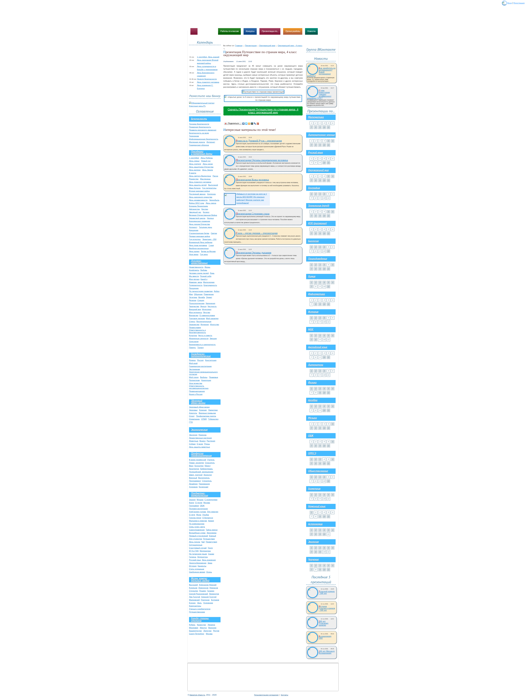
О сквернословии (207, 315)
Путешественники (197, 612)
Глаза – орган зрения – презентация (257, 233)
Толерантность (195, 285)
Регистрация (519, 3)
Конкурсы (250, 31)
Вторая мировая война (199, 191)
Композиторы (195, 606)
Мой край (193, 363)
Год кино (204, 254)
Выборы (203, 377)
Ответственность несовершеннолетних (198, 387)
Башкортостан (195, 631)
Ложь (212, 273)
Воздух (202, 441)
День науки (208, 164)
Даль (199, 603)
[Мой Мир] (252, 123)
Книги (191, 503)
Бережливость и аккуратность (202, 344)
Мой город (193, 377)
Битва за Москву (208, 251)
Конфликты (194, 270)
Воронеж (212, 628)
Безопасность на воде (199, 133)
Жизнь (207, 267)
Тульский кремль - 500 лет (327, 592)
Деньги (203, 306)
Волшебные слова (197, 533)
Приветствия (211, 542)
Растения (211, 441)
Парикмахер (204, 484)
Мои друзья (194, 279)
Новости (311, 31)
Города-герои (195, 518)
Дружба (201, 297)
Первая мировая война (199, 236)
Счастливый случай (198, 548)
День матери (195, 170)
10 (324, 198)
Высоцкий (193, 585)
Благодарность (210, 285)
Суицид (200, 300)
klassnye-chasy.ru (197, 695)
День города (194, 542)
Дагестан (207, 631)
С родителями (211, 500)
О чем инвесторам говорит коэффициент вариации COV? (319, 94)
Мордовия (193, 628)
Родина (192, 360)
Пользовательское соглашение (266, 695)
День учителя (195, 164)
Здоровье (193, 410)
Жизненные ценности (198, 338)
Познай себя (205, 276)
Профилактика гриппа (206, 416)
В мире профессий (197, 460)
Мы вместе (194, 276)
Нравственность (196, 267)
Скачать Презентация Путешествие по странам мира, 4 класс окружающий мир (263, 111)
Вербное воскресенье (199, 248)
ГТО (191, 422)
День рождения (209, 560)
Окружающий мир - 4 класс (290, 45)
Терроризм (194, 136)
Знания (192, 500)
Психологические (197, 303)
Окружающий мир (267, 45)
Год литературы (209, 188)
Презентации (251, 45)
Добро (216, 291)
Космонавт (203, 487)
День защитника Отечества (201, 167)
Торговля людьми (197, 318)
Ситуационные (195, 545)
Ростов (216, 631)
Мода (198, 515)
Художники (208, 603)
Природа (202, 435)
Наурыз (210, 218)
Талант (200, 347)
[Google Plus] (257, 123)
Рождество (193, 179)
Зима (210, 563)
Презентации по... (270, 31)
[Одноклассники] (249, 123)
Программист (195, 481)
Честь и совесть (205, 335)
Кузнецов (193, 588)
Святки (214, 233)
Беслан (204, 209)
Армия (211, 521)
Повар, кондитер (196, 463)
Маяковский (194, 600)
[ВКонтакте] (243, 123)
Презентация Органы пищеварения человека (262, 160)
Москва (206, 503)
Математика (205, 551)
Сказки (211, 554)
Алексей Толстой (208, 597)
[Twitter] (246, 123)
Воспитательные (203, 321)
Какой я (204, 279)
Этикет (209, 297)
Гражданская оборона (199, 145)
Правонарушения (197, 391)
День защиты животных (199, 447)
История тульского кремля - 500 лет (327, 608)
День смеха (211, 203)
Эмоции (213, 338)
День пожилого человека (208, 82)
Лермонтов (214, 594)
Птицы (207, 444)
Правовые (213, 377)
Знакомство (194, 324)
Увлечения (210, 303)
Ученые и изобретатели (199, 609)
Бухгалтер (199, 466)
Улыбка (205, 515)
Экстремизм (194, 369)
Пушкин (202, 591)
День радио (194, 251)
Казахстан (201, 625)
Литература (202, 557)
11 (328, 198)
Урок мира (193, 254)
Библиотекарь (206, 469)
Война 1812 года (196, 203)
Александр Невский (207, 585)
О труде (198, 503)
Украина (211, 625)
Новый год (205, 161)
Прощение (194, 288)
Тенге (210, 548)
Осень (209, 572)
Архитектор (194, 469)
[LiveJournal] (255, 123)
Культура (193, 335)
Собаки (192, 444)
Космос (206, 212)
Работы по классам (229, 31)
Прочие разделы (292, 31)
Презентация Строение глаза (252, 213)
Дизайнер (193, 484)
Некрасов (213, 588)
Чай (203, 542)
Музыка (200, 500)
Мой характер (212, 318)
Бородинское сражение (199, 221)
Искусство (214, 324)
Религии (192, 300)
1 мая (211, 245)
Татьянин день (205, 227)
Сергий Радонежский (198, 594)
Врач (191, 466)
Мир (191, 294)
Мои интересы (195, 312)
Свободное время (197, 572)
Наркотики (213, 410)
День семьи (194, 161)
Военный (193, 478)
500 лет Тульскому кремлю (323, 623)
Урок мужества (195, 383)
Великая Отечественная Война (203, 215)
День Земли (207, 170)
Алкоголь (193, 413)
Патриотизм (194, 380)
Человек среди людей (199, 273)
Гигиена (192, 557)
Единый (212, 536)
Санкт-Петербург (196, 634)
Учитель (211, 460)
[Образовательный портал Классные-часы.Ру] (205, 106)
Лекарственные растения (200, 438)
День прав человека (198, 245)
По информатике (196, 524)
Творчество (194, 306)
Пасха (215, 176)
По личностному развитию (201, 291)
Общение (198, 294)
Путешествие (209, 539)
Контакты (284, 695)
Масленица (205, 179)
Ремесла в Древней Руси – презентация (259, 140)
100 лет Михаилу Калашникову (327, 652)
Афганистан (194, 209)
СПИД (204, 419)
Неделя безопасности (207, 79)
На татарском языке (198, 554)
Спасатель (210, 463)
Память (192, 347)
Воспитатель (204, 478)
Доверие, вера (195, 282)
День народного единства (200, 197)
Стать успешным (196, 569)
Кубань (192, 625)
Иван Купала (195, 188)
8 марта (192, 173)
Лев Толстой (194, 597)
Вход (509, 3)
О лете (192, 515)
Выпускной (213, 185)
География (194, 506)
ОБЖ (202, 506)
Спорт (192, 416)
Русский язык (195, 560)
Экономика (211, 533)
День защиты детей (198, 185)
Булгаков (215, 600)
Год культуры (195, 239)
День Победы (207, 158)
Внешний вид (195, 309)
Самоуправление (197, 530)
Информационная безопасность (203, 139)
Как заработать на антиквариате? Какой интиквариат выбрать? (321, 72)
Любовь (203, 270)
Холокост (193, 227)
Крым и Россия (195, 394)
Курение (203, 410)
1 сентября (194, 158)
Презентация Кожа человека (252, 179)
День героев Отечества (199, 224)
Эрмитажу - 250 (209, 239)
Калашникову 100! (325, 637)
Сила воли (193, 341)
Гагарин (210, 591)
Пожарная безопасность (200, 127)
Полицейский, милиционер (201, 472)
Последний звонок (197, 194)
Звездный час (195, 212)
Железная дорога (197, 142)
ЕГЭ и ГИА (194, 551)
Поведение (209, 294)
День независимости (198, 200)
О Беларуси (207, 518)
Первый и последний (198, 536)
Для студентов (195, 539)
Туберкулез (213, 419)
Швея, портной (195, 475)
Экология (193, 435)
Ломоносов (203, 588)
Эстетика (193, 297)
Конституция (210, 360)
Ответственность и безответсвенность (197, 331)
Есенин (192, 603)
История (193, 566)
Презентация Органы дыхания (253, 252)
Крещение (193, 230)
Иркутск (203, 628)
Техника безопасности (199, 124)
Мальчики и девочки (198, 521)
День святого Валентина (200, 176)
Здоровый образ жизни (199, 407)
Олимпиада (194, 419)
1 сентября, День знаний (208, 57)
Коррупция (206, 380)
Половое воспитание (198, 509)
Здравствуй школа (197, 218)
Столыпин (193, 591)
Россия (200, 360)
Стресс (192, 321)
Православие (195, 327)
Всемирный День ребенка (200, 242)
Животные (193, 441)
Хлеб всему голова (197, 512)
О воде (200, 444)
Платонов (205, 600)
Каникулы (202, 566)
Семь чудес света (197, 527)
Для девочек (212, 512)
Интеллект (206, 309)
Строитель (207, 481)
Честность (212, 306)
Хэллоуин (211, 194)
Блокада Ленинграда (198, 206)
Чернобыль (214, 200)
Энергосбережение (197, 563)
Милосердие (209, 282)
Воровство (193, 315)
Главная (238, 45)
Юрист (208, 466)
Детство (206, 312)
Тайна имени (212, 530)
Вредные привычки (207, 413)
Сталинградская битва (199, 233)
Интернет (211, 142)
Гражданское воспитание (200, 366)
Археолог (208, 475)
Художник (193, 487)
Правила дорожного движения (202, 130)
